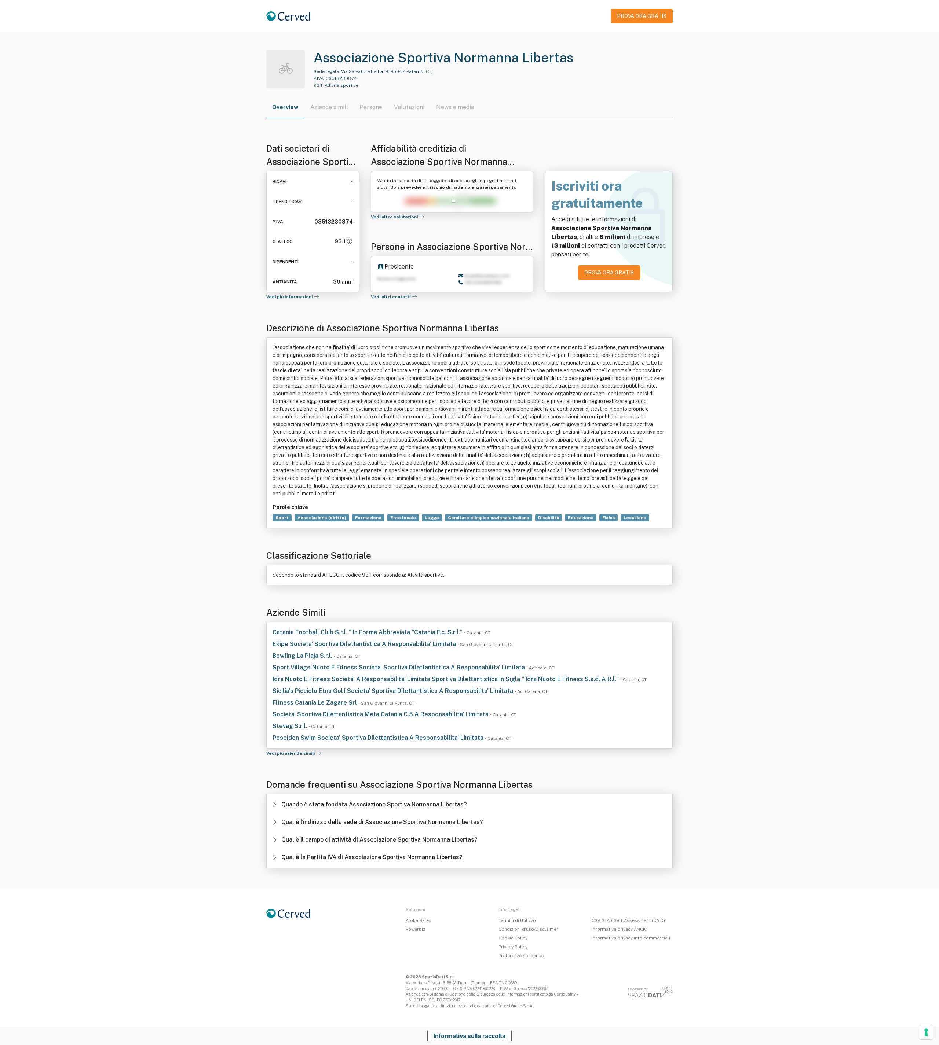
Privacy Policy (512, 946)
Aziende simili (329, 107)
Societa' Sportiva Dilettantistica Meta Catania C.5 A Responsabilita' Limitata (381, 714)
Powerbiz (415, 929)
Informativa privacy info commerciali (631, 938)
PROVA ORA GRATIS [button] (641, 16)
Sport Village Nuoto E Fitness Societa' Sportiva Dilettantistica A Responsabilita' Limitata (399, 667)
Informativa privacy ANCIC (619, 929)
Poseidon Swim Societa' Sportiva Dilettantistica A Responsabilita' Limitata (379, 737)
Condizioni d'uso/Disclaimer (528, 929)
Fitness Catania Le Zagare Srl (315, 702)
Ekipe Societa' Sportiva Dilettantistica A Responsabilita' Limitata (365, 643)
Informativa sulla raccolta (469, 1036)
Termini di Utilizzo (517, 920)
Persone (370, 107)
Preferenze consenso (521, 955)
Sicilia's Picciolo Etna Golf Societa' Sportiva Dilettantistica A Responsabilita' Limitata (394, 690)
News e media (455, 107)
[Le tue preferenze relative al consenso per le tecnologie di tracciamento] (926, 1032)
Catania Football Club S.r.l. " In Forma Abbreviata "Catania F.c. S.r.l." (368, 632)
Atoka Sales (418, 920)
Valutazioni (409, 107)
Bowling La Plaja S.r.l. (303, 655)
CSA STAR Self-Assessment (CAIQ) (628, 920)
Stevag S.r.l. (290, 726)
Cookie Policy (512, 938)
